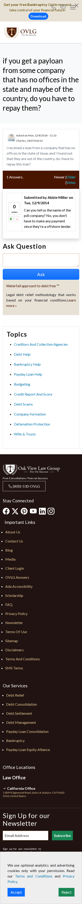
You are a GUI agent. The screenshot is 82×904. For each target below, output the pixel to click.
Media (10, 559)
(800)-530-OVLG (26, 486)
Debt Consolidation (21, 704)
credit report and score (33, 394)
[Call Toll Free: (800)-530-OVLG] (55, 7)
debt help (22, 354)
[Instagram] (51, 511)
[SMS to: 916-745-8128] (63, 7)
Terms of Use (16, 631)
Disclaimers (14, 650)
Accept (16, 892)
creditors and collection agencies (41, 344)
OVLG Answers (17, 577)
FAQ (9, 604)
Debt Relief (15, 695)
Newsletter (14, 622)
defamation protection (32, 424)
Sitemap (11, 641)
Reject (67, 892)
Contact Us (14, 541)
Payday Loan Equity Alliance (28, 749)
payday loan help (28, 374)
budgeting (22, 384)
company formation (30, 414)
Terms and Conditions (22, 659)
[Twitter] (15, 511)
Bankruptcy (15, 740)
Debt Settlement (19, 713)
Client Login (14, 568)
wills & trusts (25, 434)
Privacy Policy (16, 613)
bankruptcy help (27, 364)
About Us (12, 532)
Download (38, 16)
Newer (59, 177)
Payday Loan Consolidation (27, 731)
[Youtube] (33, 511)
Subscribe (62, 835)
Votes (71, 182)
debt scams (23, 404)
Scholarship (14, 595)
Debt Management (21, 722)
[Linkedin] (42, 511)
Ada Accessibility (19, 586)
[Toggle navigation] (73, 7)
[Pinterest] (24, 511)
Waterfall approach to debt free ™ (32, 286)
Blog (9, 550)
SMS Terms (14, 668)
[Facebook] (6, 511)
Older (71, 177)
